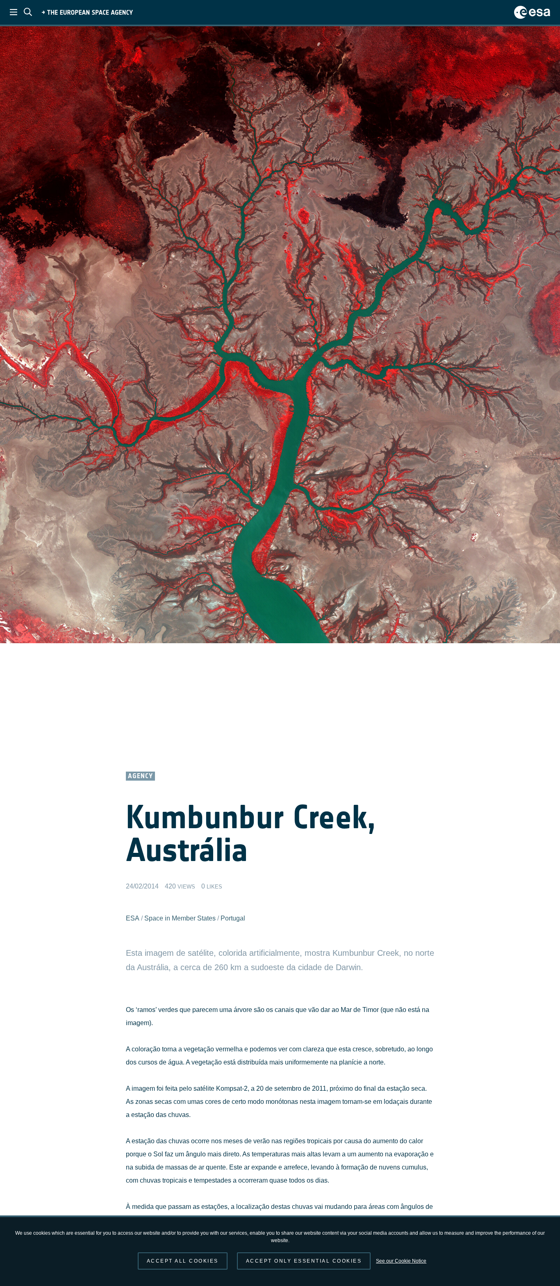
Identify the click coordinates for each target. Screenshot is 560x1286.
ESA (132, 918)
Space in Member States (180, 918)
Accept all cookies (183, 1261)
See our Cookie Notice (401, 1261)
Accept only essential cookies (304, 1261)
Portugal (233, 918)
